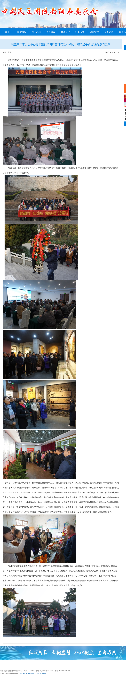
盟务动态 (108, 31)
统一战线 (36, 31)
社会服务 (79, 31)
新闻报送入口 (41, 673)
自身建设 (50, 31)
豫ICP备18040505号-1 (27, 673)
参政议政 (65, 31)
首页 (7, 31)
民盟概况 (21, 31)
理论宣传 (94, 31)
